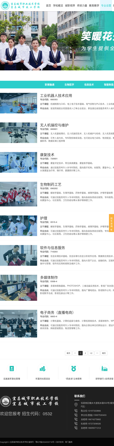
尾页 (104, 353)
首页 (48, 5)
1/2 (91, 353)
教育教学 (94, 5)
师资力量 (82, 5)
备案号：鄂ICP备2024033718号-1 (42, 442)
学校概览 (58, 5)
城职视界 (70, 5)
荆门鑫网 (68, 442)
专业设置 (106, 5)
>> (97, 353)
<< (75, 353)
